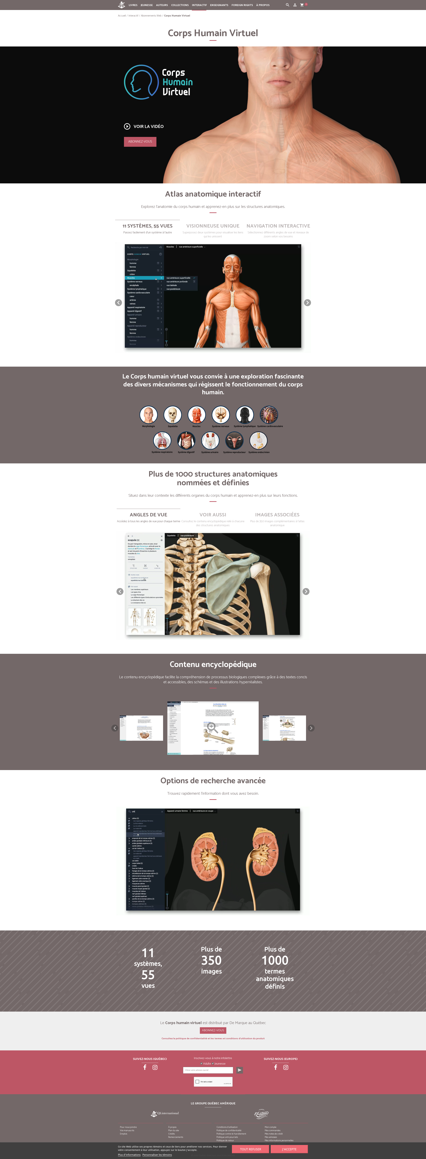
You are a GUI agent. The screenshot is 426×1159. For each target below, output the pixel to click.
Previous (114, 728)
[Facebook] (145, 1068)
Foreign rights (242, 5)
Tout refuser (250, 1149)
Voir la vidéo (143, 126)
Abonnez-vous (140, 141)
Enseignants (219, 5)
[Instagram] (155, 1068)
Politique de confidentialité (228, 1131)
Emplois (123, 1134)
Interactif (199, 5)
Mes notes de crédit (274, 1134)
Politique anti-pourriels (227, 1137)
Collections (180, 5)
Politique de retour (225, 1141)
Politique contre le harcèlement (231, 1134)
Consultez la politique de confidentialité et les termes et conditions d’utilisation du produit (213, 1038)
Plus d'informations (129, 1154)
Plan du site (173, 1131)
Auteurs (162, 5)
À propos (263, 5)
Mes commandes (272, 1131)
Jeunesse (147, 5)
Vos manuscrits (127, 1131)
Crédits (171, 1134)
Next (311, 728)
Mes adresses (271, 1137)
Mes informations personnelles (279, 1141)
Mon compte (270, 1127)
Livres (133, 5)
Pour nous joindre (128, 1127)
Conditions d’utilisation (227, 1127)
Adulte (207, 1064)
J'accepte (289, 1149)
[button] (307, 302)
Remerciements (175, 1137)
